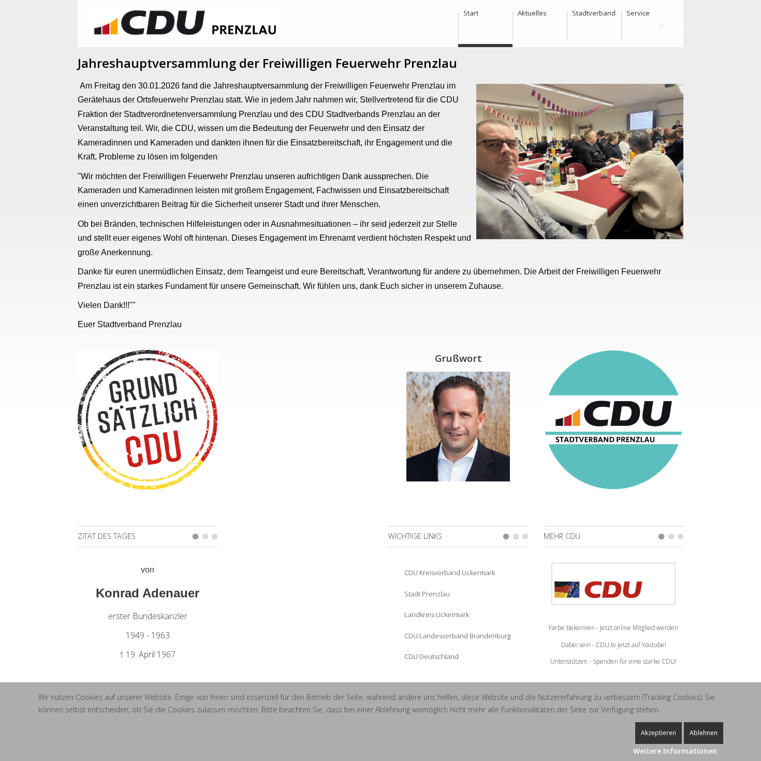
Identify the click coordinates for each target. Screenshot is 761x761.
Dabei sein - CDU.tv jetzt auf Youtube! (613, 644)
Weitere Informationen (675, 751)
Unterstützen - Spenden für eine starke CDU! (613, 661)
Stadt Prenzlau (427, 593)
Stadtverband (594, 13)
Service (638, 13)
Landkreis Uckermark (436, 614)
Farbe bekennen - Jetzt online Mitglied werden (613, 627)
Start (470, 13)
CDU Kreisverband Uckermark (449, 572)
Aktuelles (532, 13)
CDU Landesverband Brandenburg (457, 635)
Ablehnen (704, 732)
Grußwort (458, 358)
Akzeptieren (658, 732)
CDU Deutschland (431, 656)
